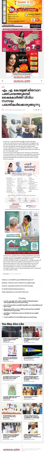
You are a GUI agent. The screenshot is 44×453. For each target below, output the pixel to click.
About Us (22, 448)
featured (11, 273)
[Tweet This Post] (36, 110)
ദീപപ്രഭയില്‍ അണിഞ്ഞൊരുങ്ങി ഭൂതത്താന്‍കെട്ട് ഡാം (13, 289)
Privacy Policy (31, 448)
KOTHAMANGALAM (17, 273)
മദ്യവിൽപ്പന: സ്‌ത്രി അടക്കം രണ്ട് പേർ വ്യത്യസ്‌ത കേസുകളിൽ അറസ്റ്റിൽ (18, 282)
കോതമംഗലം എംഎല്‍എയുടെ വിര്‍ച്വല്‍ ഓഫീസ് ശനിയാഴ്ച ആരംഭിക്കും (17, 285)
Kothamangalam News (10, 109)
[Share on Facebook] (34, 110)
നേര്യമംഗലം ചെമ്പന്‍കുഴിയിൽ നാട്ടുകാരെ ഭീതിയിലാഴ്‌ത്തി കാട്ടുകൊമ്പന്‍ (17, 279)
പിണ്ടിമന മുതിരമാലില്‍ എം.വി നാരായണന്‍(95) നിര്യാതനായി (15, 292)
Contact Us (26, 448)
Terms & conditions (37, 448)
